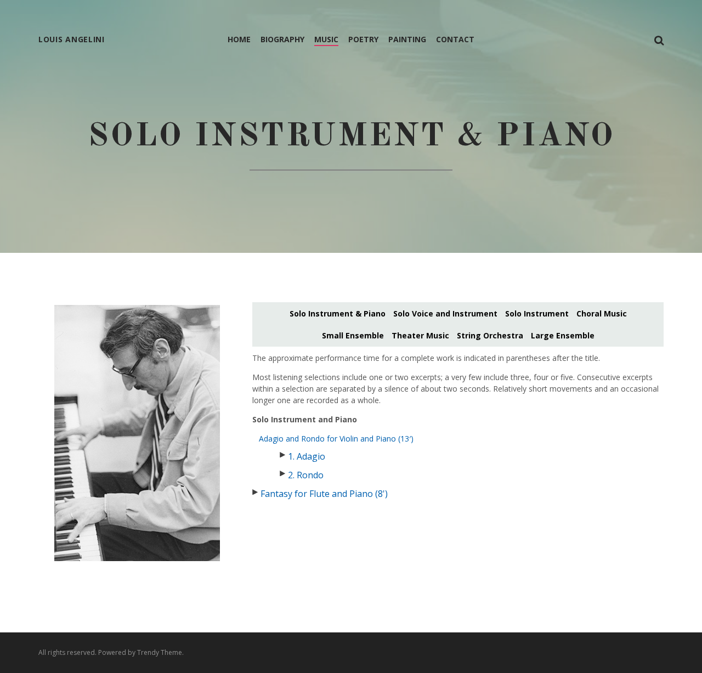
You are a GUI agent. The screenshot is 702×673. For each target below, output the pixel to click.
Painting (407, 39)
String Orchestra (490, 335)
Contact (455, 39)
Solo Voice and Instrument (445, 313)
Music (326, 39)
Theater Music (420, 335)
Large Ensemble (563, 335)
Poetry (363, 39)
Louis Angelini (71, 39)
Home (239, 39)
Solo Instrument (537, 313)
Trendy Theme (159, 652)
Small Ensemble (353, 335)
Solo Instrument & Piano (338, 313)
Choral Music (601, 313)
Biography (282, 39)
